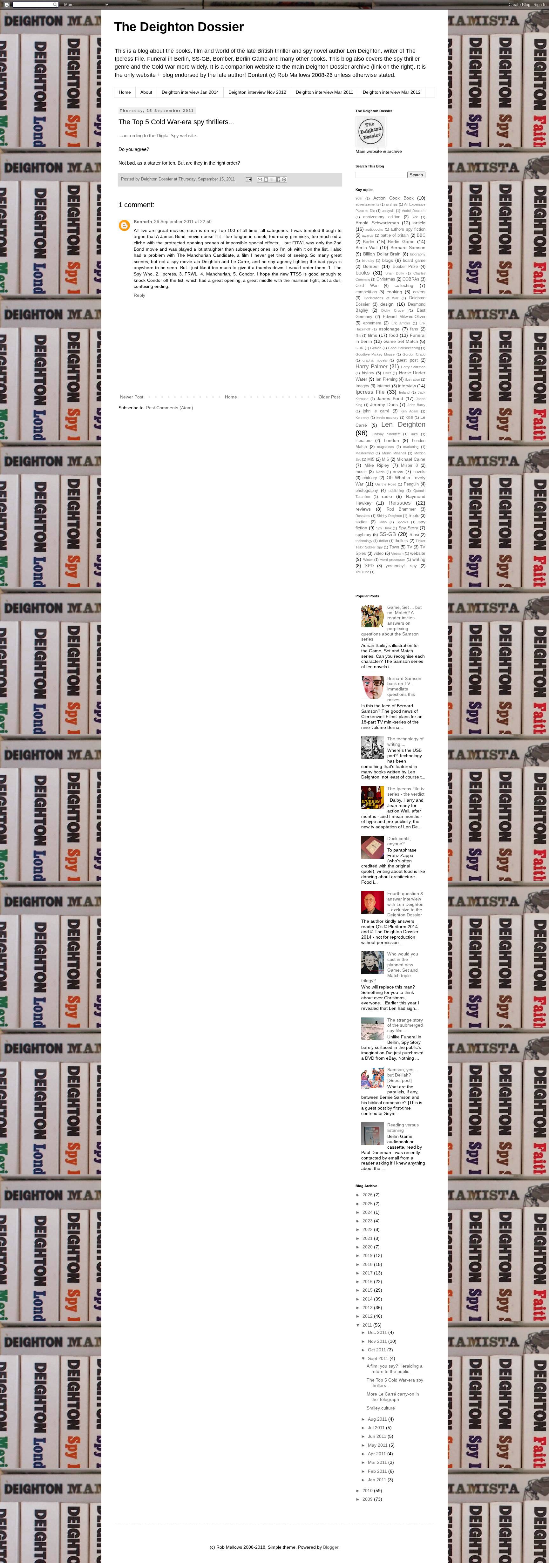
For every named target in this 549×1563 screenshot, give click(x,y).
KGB (409, 417)
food (393, 335)
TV (409, 547)
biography (417, 254)
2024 (368, 1212)
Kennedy (362, 417)
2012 (368, 1316)
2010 (368, 1490)
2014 (368, 1298)
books (363, 273)
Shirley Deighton (389, 516)
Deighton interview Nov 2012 (257, 92)
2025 (368, 1203)
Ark (415, 217)
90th (359, 198)
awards (367, 235)
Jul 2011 (377, 1427)
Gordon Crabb (414, 354)
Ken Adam (409, 411)
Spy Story (408, 527)
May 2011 (378, 1445)
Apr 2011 (377, 1453)
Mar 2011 (378, 1462)
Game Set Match (400, 341)
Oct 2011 (377, 1349)
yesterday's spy (401, 566)
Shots (414, 515)
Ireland (404, 392)
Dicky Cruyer (393, 310)
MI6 (385, 459)
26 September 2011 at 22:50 (183, 221)
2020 (368, 1246)
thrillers (401, 541)
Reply (139, 295)
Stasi (414, 535)
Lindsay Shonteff (386, 434)
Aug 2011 (378, 1419)
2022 (368, 1229)
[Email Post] (248, 179)
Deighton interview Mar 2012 (392, 92)
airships (392, 204)
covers (419, 292)
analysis (388, 211)
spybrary (363, 535)
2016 (368, 1281)
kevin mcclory (387, 417)
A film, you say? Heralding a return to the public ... (395, 1368)
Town (394, 547)
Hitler (387, 373)
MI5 (370, 459)
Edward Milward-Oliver (404, 317)
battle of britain (395, 235)
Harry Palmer (372, 367)
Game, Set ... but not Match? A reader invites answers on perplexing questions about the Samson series (391, 623)
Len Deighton (403, 424)
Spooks (402, 522)
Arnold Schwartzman (377, 222)
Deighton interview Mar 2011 (324, 92)
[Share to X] (272, 179)
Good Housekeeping (404, 348)
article (419, 222)
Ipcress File (370, 392)
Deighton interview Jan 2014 (190, 92)
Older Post (329, 396)
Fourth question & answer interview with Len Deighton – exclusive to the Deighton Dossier (405, 904)
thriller (383, 541)
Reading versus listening (403, 1127)
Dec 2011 (378, 1332)
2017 (368, 1272)
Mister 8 (409, 465)
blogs (387, 260)
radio (387, 496)
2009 (368, 1499)
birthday (368, 260)
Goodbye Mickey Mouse (375, 354)
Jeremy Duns (384, 404)
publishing (396, 491)
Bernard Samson (407, 247)
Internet (383, 386)
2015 (368, 1290)
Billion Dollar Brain (382, 253)
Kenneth (143, 221)
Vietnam (397, 553)
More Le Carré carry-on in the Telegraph (393, 1396)
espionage (389, 328)
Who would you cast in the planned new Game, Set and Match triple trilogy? (389, 967)
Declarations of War (381, 298)
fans (414, 329)
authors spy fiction (407, 229)
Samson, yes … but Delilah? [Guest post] (403, 1075)
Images (362, 386)
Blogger (330, 1547)
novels (419, 472)
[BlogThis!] (266, 179)
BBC (421, 235)
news (398, 471)
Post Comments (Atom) (169, 407)
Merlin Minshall (394, 453)
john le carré (376, 411)
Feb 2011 (378, 1471)
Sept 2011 (379, 1358)
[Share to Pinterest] (284, 179)
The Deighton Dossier (179, 27)
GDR (359, 348)
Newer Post (131, 396)
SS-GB (387, 534)
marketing (410, 447)
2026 (368, 1194)
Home (125, 92)
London (391, 440)
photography (367, 490)
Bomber (371, 266)
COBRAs (411, 279)
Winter (368, 559)
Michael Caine (410, 459)
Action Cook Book (393, 197)
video (378, 553)
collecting (404, 285)
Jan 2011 (378, 1479)
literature (363, 440)
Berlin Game (401, 241)
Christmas (385, 279)
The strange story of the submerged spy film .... (405, 1025)
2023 (368, 1220)
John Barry (417, 405)
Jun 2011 (378, 1436)
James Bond (390, 398)
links (414, 434)
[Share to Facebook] (278, 179)
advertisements (367, 204)
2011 (368, 1325)
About (146, 92)
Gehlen (375, 348)
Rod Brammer (401, 509)
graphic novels (375, 360)
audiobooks (374, 229)
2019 (368, 1255)
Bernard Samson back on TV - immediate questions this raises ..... (404, 689)
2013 (368, 1307)
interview (407, 385)
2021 (368, 1238)
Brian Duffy (394, 273)
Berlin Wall (366, 247)
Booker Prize (405, 266)
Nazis (380, 472)
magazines (385, 447)
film (358, 335)
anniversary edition (381, 217)
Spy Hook (384, 528)
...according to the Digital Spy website (157, 135)
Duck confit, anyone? (399, 841)
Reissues (400, 503)
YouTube (362, 572)
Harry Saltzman (413, 367)
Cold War (366, 285)
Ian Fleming (386, 379)
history (368, 373)
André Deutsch (413, 211)
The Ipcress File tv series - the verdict (405, 791)
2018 (368, 1264)
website (417, 553)
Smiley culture (381, 1407)
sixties (362, 522)
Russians (363, 516)
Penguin (411, 484)
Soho (383, 522)
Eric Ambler (400, 323)
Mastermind (365, 453)
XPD (369, 566)
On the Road (385, 484)
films (372, 335)
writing (418, 559)
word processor (392, 559)
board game (414, 260)
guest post (406, 360)
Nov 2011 (378, 1341)
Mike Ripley (377, 465)
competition (366, 292)
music (361, 472)
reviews (363, 509)
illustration (412, 379)
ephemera (372, 323)
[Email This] (260, 179)
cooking (394, 291)
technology (364, 541)
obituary (370, 478)
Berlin (368, 241)
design (387, 304)
